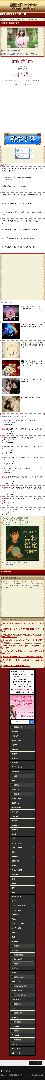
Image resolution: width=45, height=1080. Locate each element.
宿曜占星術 (15, 861)
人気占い (15, 758)
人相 (13, 892)
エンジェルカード (18, 843)
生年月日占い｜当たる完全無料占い (14, 524)
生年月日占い (16, 807)
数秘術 (14, 883)
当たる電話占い (8, 564)
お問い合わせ (5, 1071)
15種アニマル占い (18, 923)
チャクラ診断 (16, 928)
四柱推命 (15, 830)
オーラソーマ (16, 897)
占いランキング (17, 767)
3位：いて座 (16, 1053)
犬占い (14, 932)
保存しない (19, 84)
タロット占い (16, 798)
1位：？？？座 (17, 1044)
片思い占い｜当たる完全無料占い (13, 520)
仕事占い (15, 763)
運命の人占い (16, 740)
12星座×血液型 (17, 959)
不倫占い (15, 754)
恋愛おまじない (17, 981)
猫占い (14, 937)
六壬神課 (15, 856)
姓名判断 (15, 816)
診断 (13, 780)
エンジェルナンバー (18, 905)
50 (32, 156)
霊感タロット (16, 803)
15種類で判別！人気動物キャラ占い (16, 666)
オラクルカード (17, 847)
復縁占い (15, 749)
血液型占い (15, 825)
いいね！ (24, 156)
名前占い (15, 821)
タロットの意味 (17, 990)
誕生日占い (15, 812)
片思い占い (15, 736)
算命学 (14, 834)
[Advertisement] (22, 110)
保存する (28, 84)
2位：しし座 (16, 1048)
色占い (14, 919)
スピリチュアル (17, 870)
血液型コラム (16, 1017)
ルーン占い (15, 838)
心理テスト (15, 789)
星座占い (15, 950)
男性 (25, 69)
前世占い (15, 941)
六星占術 (15, 874)
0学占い (14, 852)
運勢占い (15, 968)
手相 (13, 888)
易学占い (15, 901)
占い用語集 (15, 1026)
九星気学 (15, 865)
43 (32, 151)
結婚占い (15, 745)
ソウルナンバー (17, 910)
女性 (20, 69)
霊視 (13, 879)
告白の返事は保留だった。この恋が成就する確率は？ (23, 657)
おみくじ (15, 973)
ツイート (24, 151)
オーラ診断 (15, 914)
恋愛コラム (15, 1008)
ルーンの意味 (16, 999)
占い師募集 (15, 1035)
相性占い (15, 731)
